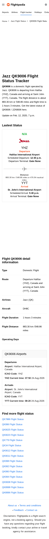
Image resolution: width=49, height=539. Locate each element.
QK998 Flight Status (12, 461)
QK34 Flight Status (11, 445)
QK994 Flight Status (12, 477)
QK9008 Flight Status (13, 482)
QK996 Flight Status (12, 424)
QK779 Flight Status (12, 440)
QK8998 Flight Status (13, 487)
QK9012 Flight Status (13, 450)
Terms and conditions (30, 505)
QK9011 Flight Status (13, 456)
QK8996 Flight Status (13, 492)
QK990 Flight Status (12, 471)
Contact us (31, 510)
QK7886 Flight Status (13, 419)
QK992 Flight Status (12, 466)
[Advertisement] (24, 49)
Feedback (19, 510)
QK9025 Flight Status (13, 429)
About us (12, 505)
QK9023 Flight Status (13, 435)
